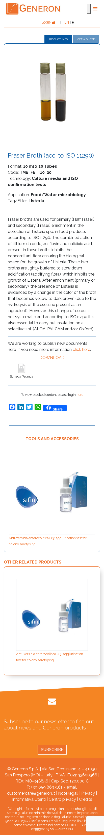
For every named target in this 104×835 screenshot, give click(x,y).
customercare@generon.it (31, 793)
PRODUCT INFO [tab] (58, 39)
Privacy (88, 793)
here (79, 395)
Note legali (68, 793)
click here (81, 349)
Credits (85, 799)
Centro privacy (62, 799)
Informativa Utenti (29, 799)
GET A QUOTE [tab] (86, 39)
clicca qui (66, 829)
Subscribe (52, 749)
